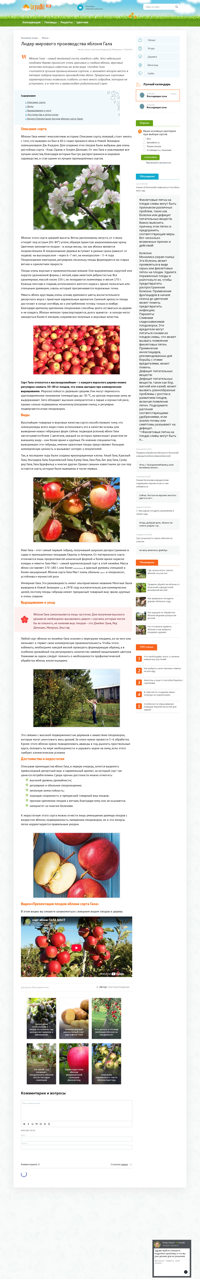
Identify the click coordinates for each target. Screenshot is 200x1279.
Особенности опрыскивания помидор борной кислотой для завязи (160, 706)
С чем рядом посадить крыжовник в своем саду (155, 512)
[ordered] (41, 1124)
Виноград (153, 65)
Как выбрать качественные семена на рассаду (162, 670)
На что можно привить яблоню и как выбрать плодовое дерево (160, 629)
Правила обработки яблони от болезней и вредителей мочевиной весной (157, 454)
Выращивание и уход (38, 110)
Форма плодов (154, 146)
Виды (29, 106)
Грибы (151, 73)
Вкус (149, 138)
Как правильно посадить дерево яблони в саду (160, 600)
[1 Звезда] (22, 987)
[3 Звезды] (26, 987)
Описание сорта (35, 102)
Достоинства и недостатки (41, 114)
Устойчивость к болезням (159, 150)
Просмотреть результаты (158, 163)
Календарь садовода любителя (94, 7)
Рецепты (66, 22)
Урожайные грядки (29, 38)
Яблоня (45, 38)
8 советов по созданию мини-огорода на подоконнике (159, 693)
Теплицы (50, 22)
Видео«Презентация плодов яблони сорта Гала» (54, 118)
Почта (24, 1143)
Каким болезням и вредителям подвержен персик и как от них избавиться (152, 483)
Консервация (31, 22)
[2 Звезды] (24, 987)
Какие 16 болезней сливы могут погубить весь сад (158, 189)
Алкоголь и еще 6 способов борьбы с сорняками (163, 682)
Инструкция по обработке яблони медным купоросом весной (162, 615)
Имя (23, 1135)
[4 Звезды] (28, 987)
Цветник (82, 22)
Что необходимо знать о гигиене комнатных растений (161, 658)
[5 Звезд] (30, 987)
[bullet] (45, 1124)
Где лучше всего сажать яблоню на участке (154, 540)
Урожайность (153, 142)
